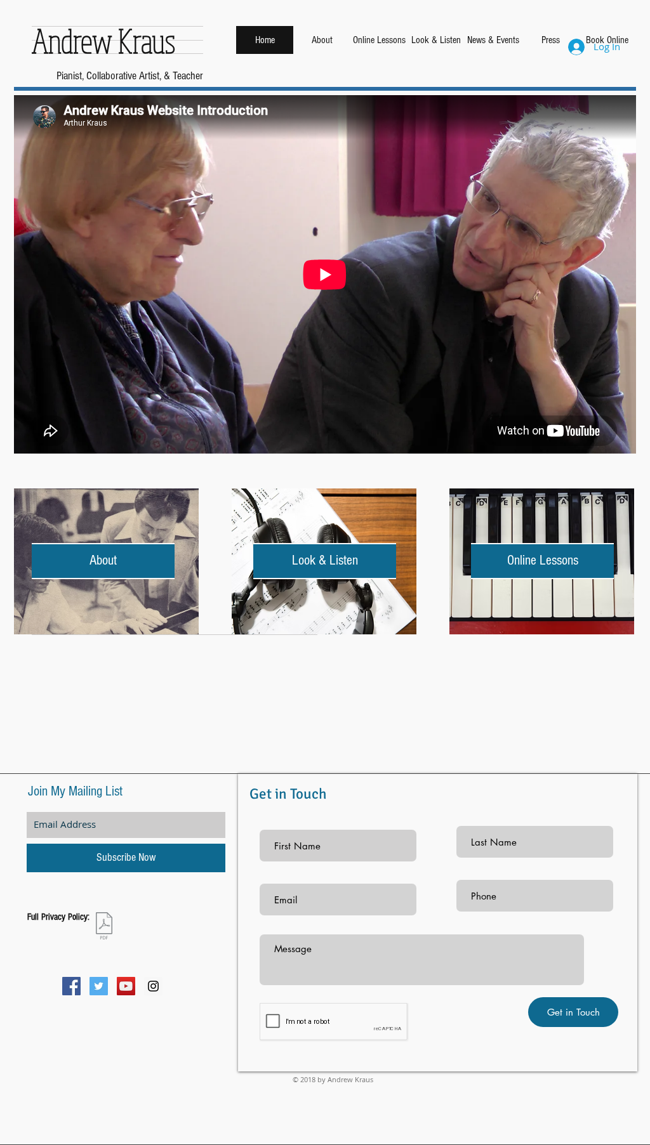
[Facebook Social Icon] (71, 986)
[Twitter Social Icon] (99, 986)
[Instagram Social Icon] (153, 986)
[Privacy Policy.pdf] (104, 927)
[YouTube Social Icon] (126, 986)
